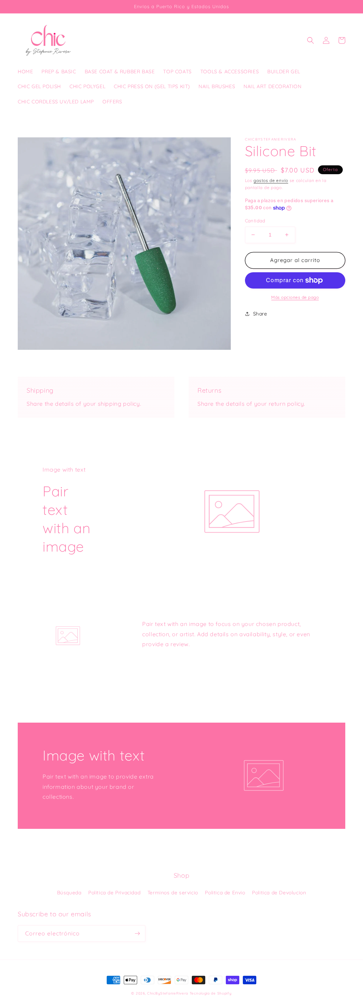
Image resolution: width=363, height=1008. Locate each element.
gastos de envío (270, 180)
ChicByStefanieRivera (167, 993)
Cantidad (255, 220)
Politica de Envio (225, 892)
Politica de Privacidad (114, 892)
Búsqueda (69, 892)
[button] (310, 40)
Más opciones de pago (295, 297)
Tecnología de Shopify (211, 993)
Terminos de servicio (172, 892)
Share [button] (260, 314)
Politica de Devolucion (279, 892)
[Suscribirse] (137, 933)
